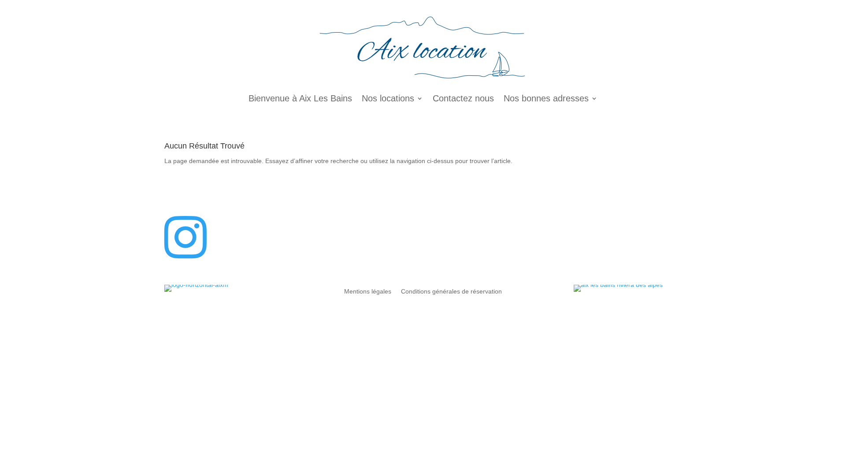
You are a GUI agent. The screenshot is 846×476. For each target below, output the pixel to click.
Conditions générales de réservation (451, 291)
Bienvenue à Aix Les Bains (300, 98)
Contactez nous (463, 98)
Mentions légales (367, 291)
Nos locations (388, 98)
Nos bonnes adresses (546, 98)
